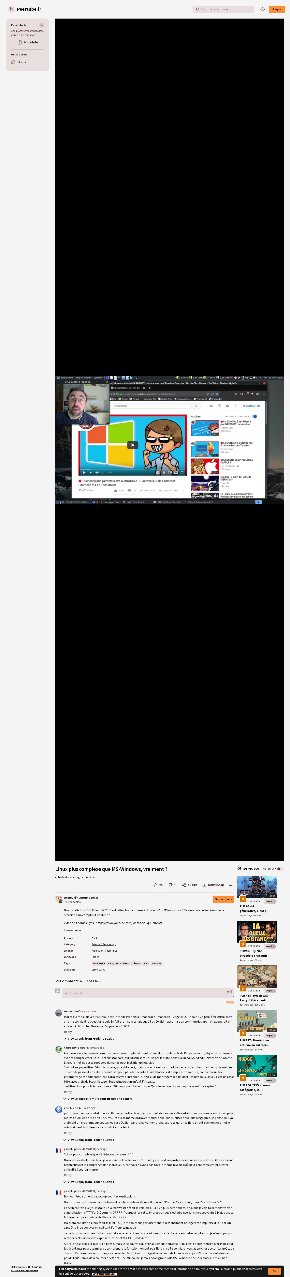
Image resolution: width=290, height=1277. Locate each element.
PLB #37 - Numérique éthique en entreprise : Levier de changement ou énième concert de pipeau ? (255, 1042)
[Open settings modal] (262, 9)
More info (31, 42)
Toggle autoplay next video (280, 869)
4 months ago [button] (247, 960)
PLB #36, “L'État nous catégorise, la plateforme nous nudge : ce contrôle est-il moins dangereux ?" (255, 1087)
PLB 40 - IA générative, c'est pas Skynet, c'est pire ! (255, 908)
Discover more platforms (24, 1270)
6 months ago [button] (247, 1049)
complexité (99, 963)
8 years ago (89, 1011)
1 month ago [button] (246, 915)
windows (156, 963)
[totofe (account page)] (58, 1013)
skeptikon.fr (271, 901)
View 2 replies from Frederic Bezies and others (99, 1099)
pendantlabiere (257, 901)
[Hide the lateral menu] (41, 25)
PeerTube (37, 1267)
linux (146, 963)
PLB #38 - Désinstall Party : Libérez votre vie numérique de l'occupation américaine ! (254, 998)
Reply (68, 1032)
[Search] (198, 9)
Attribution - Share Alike (104, 951)
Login (277, 9)
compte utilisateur (118, 963)
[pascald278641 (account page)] (58, 1150)
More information (104, 1273)
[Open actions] (230, 885)
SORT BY (93, 981)
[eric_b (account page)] (58, 1109)
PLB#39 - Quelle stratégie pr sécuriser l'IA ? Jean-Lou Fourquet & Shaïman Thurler (255, 953)
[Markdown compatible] (229, 991)
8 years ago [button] (74, 878)
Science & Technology (104, 944)
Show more (71, 930)
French (95, 957)
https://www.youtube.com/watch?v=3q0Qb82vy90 (129, 923)
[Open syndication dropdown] (81, 981)
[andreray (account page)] (58, 1049)
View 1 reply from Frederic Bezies (90, 1038)
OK (274, 1271)
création (136, 963)
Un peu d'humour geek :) (81, 898)
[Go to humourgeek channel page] (61, 901)
